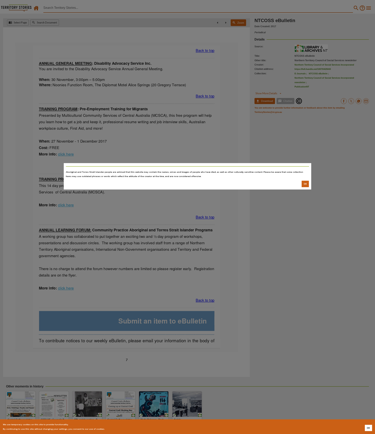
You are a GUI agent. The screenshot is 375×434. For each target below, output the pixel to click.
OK (305, 184)
